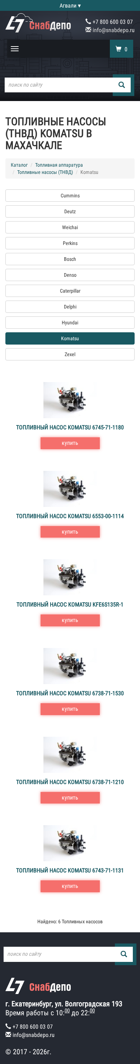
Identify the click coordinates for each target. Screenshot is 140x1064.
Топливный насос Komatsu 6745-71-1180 (70, 427)
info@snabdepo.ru (113, 30)
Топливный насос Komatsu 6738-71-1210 (70, 782)
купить (70, 442)
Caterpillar (70, 291)
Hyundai (70, 322)
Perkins (70, 243)
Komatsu (70, 338)
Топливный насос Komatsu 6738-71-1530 (70, 693)
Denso (70, 275)
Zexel (70, 354)
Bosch (70, 259)
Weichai (70, 227)
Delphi (70, 307)
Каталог (19, 165)
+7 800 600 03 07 (112, 21)
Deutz (70, 211)
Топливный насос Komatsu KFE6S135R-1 (70, 604)
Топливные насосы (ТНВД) (45, 172)
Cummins (70, 195)
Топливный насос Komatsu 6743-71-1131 (70, 870)
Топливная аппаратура (59, 165)
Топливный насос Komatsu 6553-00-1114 (70, 516)
